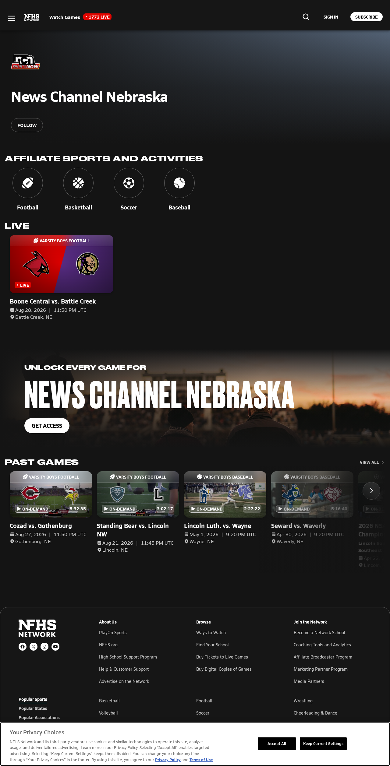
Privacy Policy (168, 759)
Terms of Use (201, 759)
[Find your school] (305, 16)
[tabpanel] (235, 713)
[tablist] (49, 708)
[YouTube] (55, 647)
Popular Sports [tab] (33, 699)
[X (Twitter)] (33, 647)
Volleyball (108, 713)
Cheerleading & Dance (315, 713)
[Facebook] (23, 647)
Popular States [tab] (33, 708)
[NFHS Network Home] (32, 18)
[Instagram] (44, 647)
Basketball (109, 701)
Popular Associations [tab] (39, 717)
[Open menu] (11, 18)
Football (204, 701)
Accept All (277, 743)
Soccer (202, 713)
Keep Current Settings (323, 743)
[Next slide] (371, 491)
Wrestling (303, 701)
